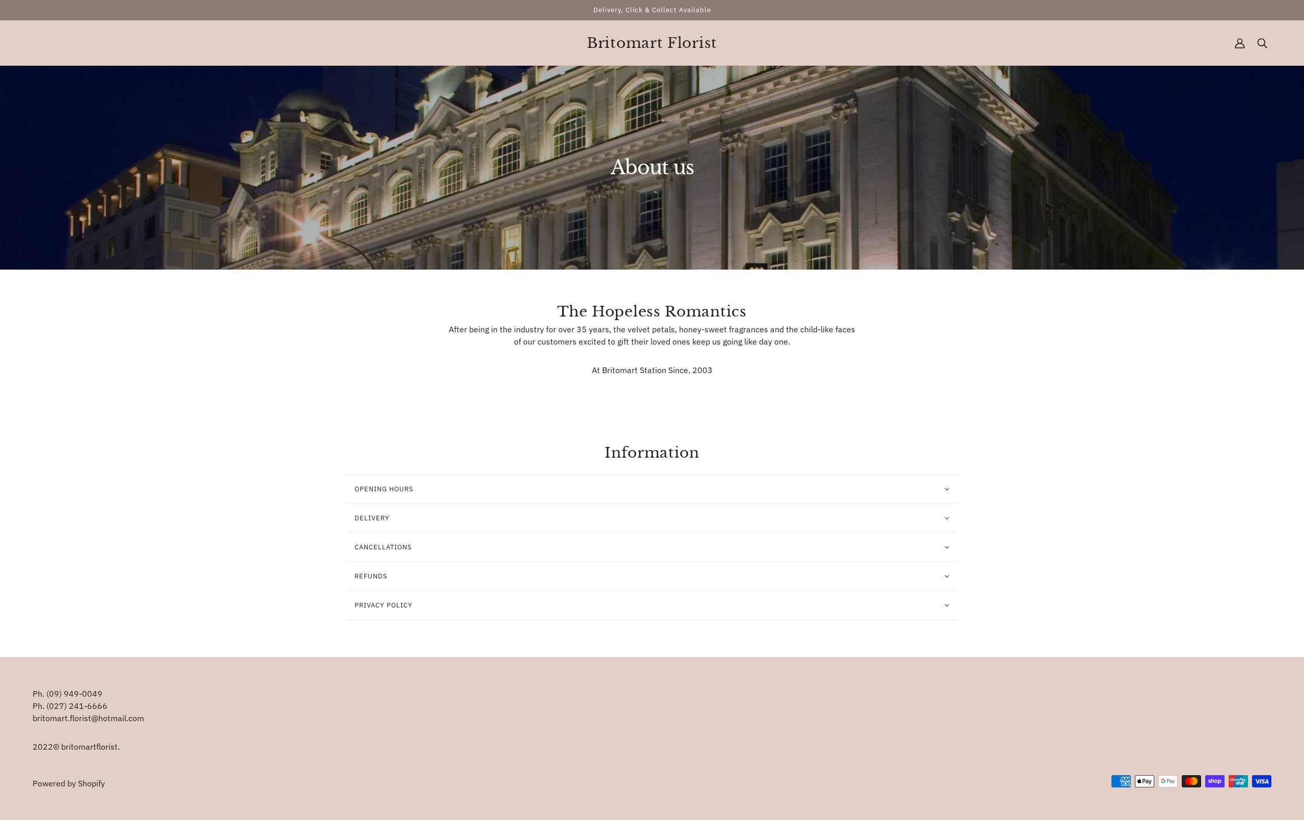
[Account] (1240, 42)
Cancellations (383, 547)
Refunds (371, 576)
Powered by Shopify (69, 783)
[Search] (1262, 42)
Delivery (372, 518)
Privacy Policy (384, 605)
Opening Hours (384, 489)
